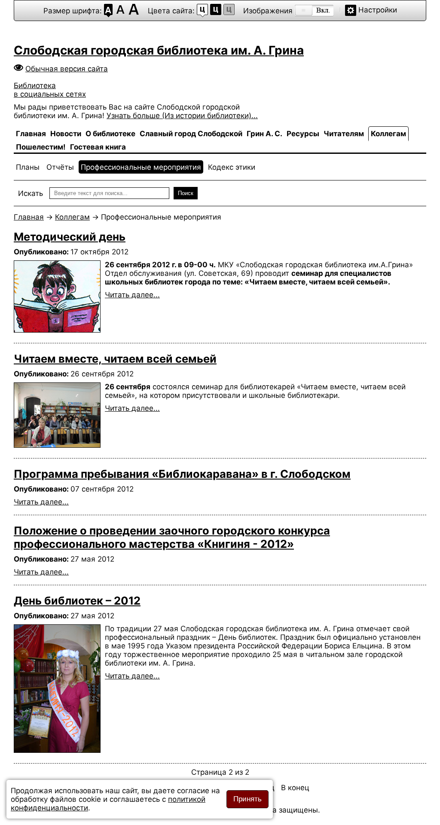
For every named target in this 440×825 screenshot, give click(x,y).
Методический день (69, 236)
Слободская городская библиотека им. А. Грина (159, 50)
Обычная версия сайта (66, 68)
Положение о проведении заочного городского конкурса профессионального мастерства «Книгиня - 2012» (172, 537)
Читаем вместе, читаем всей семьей (115, 358)
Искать (30, 193)
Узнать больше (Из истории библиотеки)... (182, 115)
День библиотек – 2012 (77, 600)
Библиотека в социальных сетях (50, 89)
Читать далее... (132, 294)
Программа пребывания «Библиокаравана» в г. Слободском (182, 473)
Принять (247, 799)
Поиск (185, 193)
